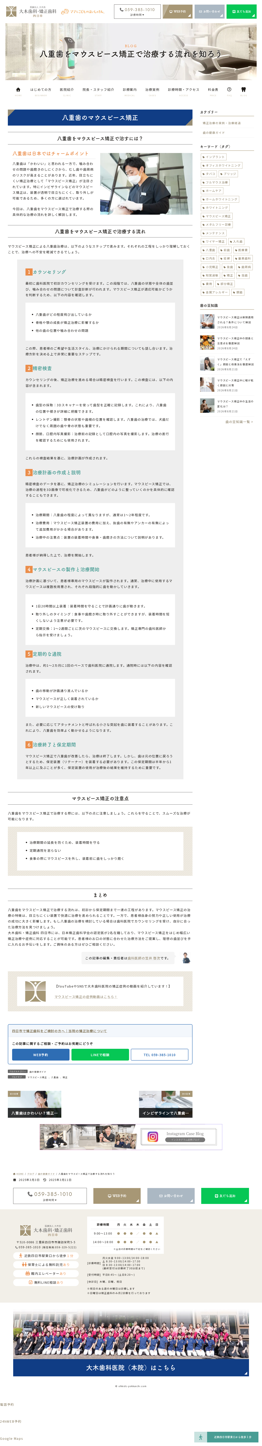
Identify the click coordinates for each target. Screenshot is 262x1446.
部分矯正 (226, 284)
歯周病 (246, 267)
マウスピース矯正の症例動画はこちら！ (86, 996)
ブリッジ (230, 174)
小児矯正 (212, 267)
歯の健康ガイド (38, 1071)
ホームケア (214, 190)
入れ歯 (238, 241)
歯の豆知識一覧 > (239, 421)
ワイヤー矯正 (215, 241)
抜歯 (230, 267)
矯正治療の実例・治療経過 (222, 123)
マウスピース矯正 (37, 1077)
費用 (209, 284)
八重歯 (54, 1077)
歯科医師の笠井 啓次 (144, 958)
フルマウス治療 (217, 182)
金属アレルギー (217, 292)
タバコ (210, 174)
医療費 (243, 250)
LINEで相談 (100, 1054)
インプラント (215, 157)
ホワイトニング (217, 207)
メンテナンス (215, 233)
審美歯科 (244, 258)
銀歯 (239, 292)
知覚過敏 (212, 275)
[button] (178, 11)
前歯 (227, 250)
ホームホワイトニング (222, 199)
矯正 (65, 1077)
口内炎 (210, 258)
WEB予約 (40, 1054)
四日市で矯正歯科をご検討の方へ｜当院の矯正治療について (59, 1030)
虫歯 (245, 275)
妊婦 (227, 258)
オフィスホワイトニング (223, 165)
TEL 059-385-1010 (160, 1054)
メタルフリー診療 (218, 224)
